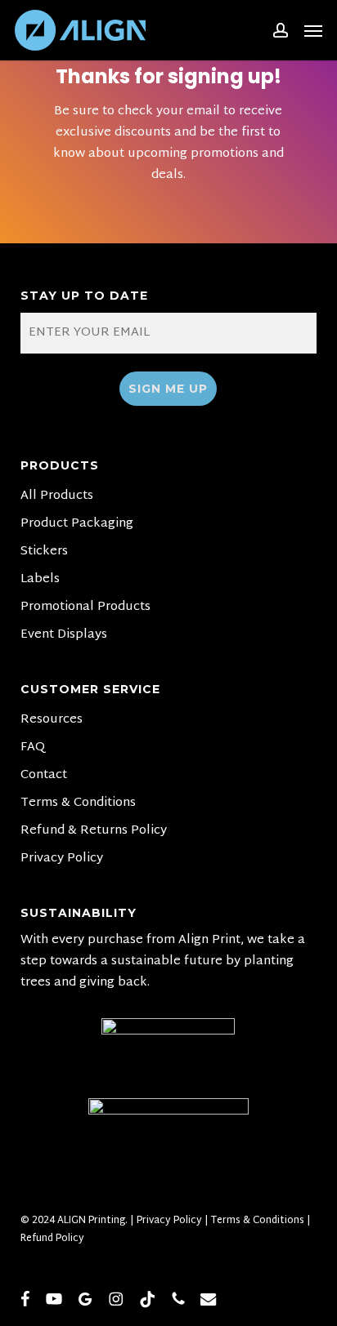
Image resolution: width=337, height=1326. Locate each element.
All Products (56, 496)
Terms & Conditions (78, 803)
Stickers (44, 552)
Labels (40, 579)
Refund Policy (52, 1239)
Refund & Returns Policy (93, 831)
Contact (43, 775)
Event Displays (63, 635)
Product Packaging (76, 524)
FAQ (32, 748)
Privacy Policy (61, 859)
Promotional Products (85, 607)
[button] (313, 30)
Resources (51, 720)
